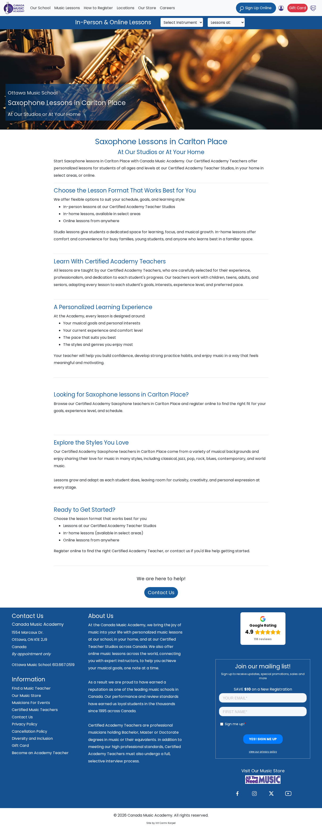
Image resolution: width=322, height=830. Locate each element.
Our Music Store (26, 695)
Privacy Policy (24, 724)
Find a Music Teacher (31, 688)
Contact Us (161, 592)
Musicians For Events (31, 702)
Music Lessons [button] (67, 8)
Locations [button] (125, 8)
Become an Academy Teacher (40, 753)
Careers (167, 8)
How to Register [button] (98, 8)
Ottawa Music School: (32, 664)
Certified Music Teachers (35, 709)
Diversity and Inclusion (32, 738)
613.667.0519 (63, 664)
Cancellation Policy (29, 731)
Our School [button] (40, 8)
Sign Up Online (258, 8)
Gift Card (297, 8)
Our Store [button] (147, 8)
